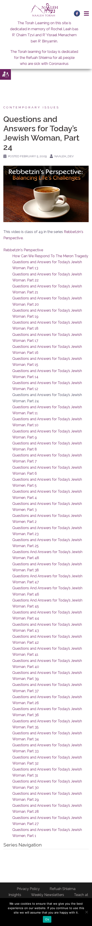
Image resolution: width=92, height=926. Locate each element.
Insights (14, 895)
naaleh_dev (64, 156)
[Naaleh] (44, 10)
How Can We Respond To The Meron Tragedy (50, 256)
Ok (47, 919)
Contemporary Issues (31, 107)
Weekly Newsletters (47, 895)
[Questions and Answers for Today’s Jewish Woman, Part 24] (46, 193)
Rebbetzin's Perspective (23, 250)
